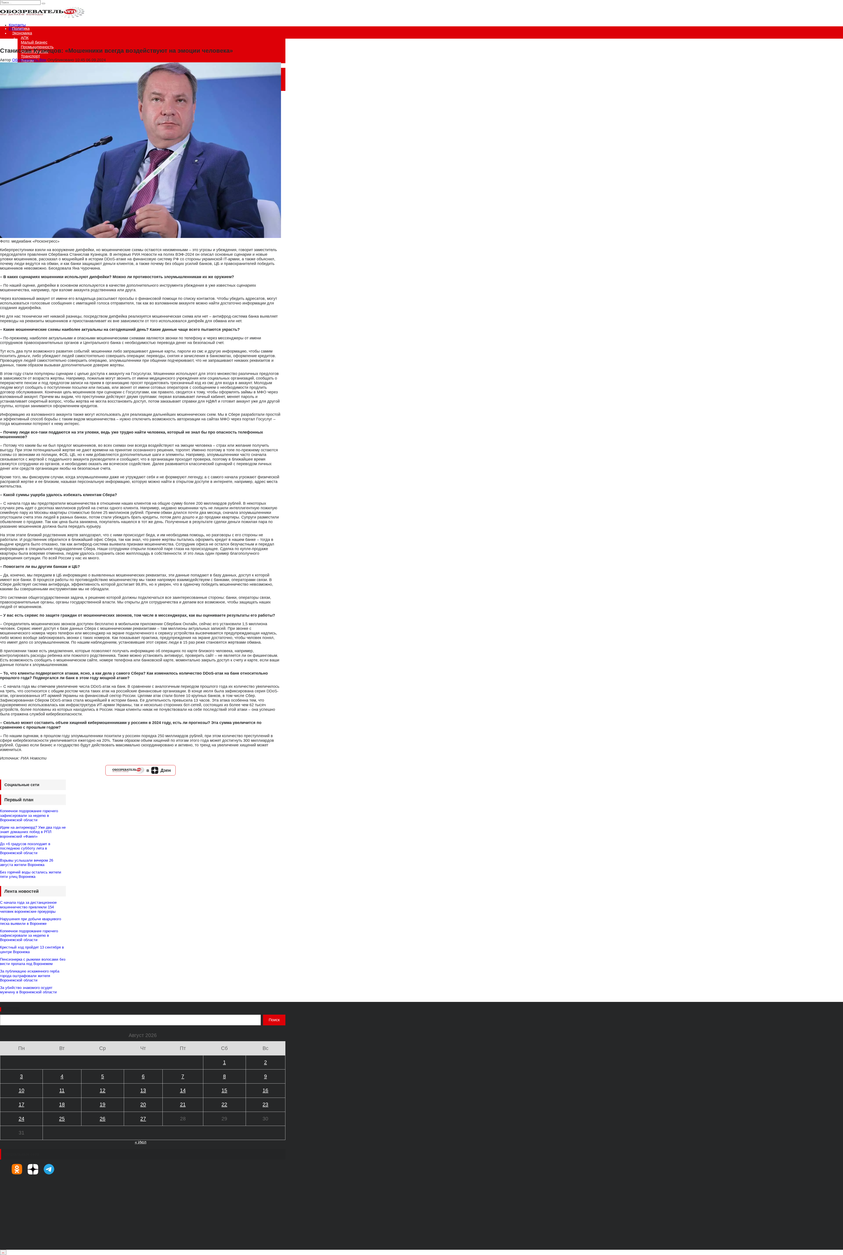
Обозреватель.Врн (29, 60)
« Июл (140, 1142)
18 (62, 1104)
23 (265, 1104)
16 (265, 1090)
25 (62, 1119)
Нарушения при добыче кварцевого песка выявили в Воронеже (30, 921)
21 (183, 1104)
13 (143, 1090)
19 (102, 1104)
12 (102, 1090)
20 (143, 1104)
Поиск (10, 1009)
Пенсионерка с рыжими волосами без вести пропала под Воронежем (32, 961)
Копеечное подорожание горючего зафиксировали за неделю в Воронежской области (29, 815)
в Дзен (158, 770)
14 (183, 1090)
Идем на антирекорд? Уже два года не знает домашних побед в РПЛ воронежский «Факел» (33, 832)
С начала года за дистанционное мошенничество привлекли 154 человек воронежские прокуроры (28, 907)
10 (21, 1090)
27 (143, 1119)
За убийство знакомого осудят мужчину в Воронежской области (28, 990)
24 (21, 1119)
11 (62, 1090)
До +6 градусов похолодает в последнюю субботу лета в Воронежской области (25, 848)
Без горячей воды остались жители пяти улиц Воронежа (30, 874)
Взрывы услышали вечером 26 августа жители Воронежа (26, 862)
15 (224, 1090)
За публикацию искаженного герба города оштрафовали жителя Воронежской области (29, 975)
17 (21, 1104)
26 (102, 1119)
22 (224, 1104)
